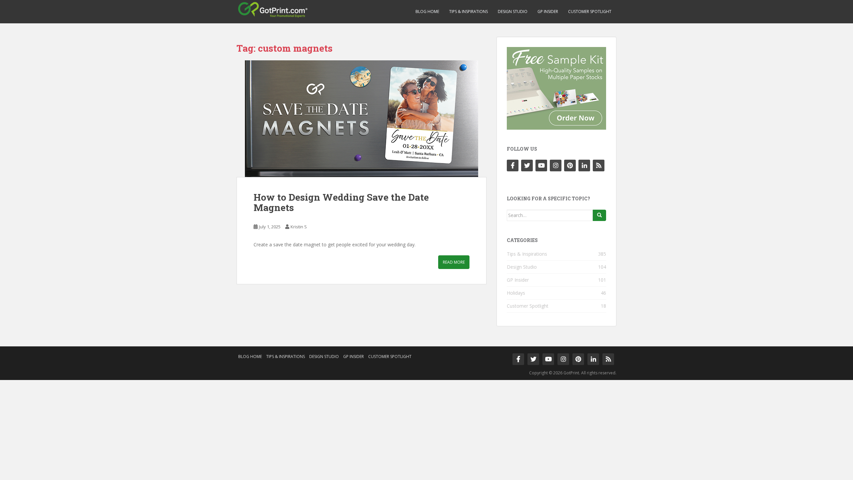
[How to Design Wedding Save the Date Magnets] (361, 118)
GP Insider (547, 11)
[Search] (599, 215)
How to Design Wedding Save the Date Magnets (341, 202)
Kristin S (299, 227)
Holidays (516, 293)
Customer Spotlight (589, 11)
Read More (454, 262)
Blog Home (427, 11)
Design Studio (512, 11)
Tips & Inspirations (468, 11)
